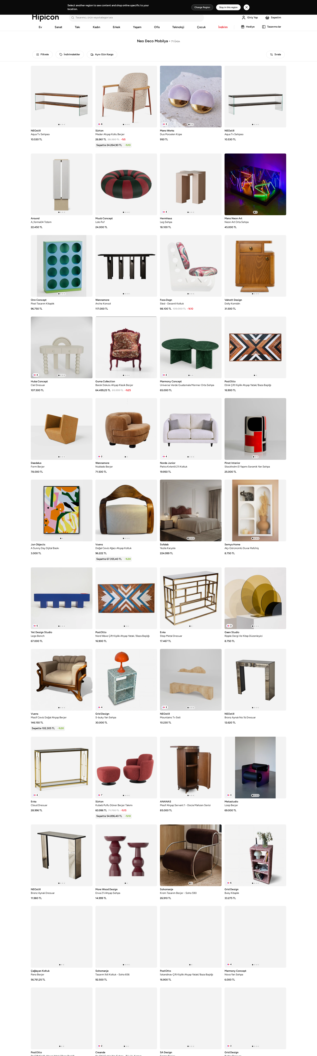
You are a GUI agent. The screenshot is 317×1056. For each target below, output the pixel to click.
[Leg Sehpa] (191, 184)
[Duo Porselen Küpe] (191, 96)
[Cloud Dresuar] (61, 767)
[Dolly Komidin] (255, 266)
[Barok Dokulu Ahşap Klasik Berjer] (126, 347)
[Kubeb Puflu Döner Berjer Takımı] (126, 767)
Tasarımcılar (274, 26)
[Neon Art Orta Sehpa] (255, 184)
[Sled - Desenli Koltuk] (191, 266)
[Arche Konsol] (126, 266)
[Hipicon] (45, 18)
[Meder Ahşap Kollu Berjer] (126, 96)
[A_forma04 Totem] (61, 184)
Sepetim (276, 17)
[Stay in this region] (246, 7)
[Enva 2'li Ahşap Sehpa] (126, 855)
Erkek (116, 27)
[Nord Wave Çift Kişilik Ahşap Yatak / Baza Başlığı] (126, 598)
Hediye (250, 26)
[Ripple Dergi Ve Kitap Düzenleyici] (255, 598)
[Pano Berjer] (61, 937)
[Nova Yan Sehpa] (255, 937)
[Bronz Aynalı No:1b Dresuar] (255, 680)
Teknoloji (178, 27)
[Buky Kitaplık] (255, 855)
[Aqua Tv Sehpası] (61, 96)
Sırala (277, 54)
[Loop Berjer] (255, 767)
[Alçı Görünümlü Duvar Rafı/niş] (255, 510)
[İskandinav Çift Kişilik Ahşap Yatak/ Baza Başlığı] (191, 937)
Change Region (202, 7)
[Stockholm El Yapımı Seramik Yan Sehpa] (255, 429)
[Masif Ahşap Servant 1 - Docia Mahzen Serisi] (191, 767)
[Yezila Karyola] (191, 510)
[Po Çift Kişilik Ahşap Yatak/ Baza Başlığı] (61, 1018)
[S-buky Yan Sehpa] (126, 680)
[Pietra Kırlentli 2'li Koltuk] (191, 429)
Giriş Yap (252, 17)
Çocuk (201, 27)
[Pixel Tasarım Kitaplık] (61, 266)
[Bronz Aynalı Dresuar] (61, 855)
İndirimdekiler (72, 54)
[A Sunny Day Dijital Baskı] (61, 510)
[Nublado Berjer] (126, 429)
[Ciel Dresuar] (61, 347)
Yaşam (137, 27)
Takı (77, 27)
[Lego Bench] (61, 598)
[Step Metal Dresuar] (191, 598)
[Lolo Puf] (126, 184)
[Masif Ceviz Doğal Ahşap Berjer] (61, 680)
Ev (40, 27)
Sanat (58, 27)
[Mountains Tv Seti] (191, 680)
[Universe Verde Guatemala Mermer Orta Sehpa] (191, 347)
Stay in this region (228, 7)
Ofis (157, 27)
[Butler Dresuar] (255, 1018)
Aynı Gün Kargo (104, 54)
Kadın (96, 27)
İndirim (223, 27)
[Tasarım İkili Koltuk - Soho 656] (126, 937)
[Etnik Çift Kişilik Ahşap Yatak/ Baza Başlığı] (255, 347)
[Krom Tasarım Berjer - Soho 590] (191, 855)
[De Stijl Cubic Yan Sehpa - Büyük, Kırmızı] (126, 1018)
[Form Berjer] (61, 429)
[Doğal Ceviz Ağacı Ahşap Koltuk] (126, 510)
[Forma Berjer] (191, 1018)
